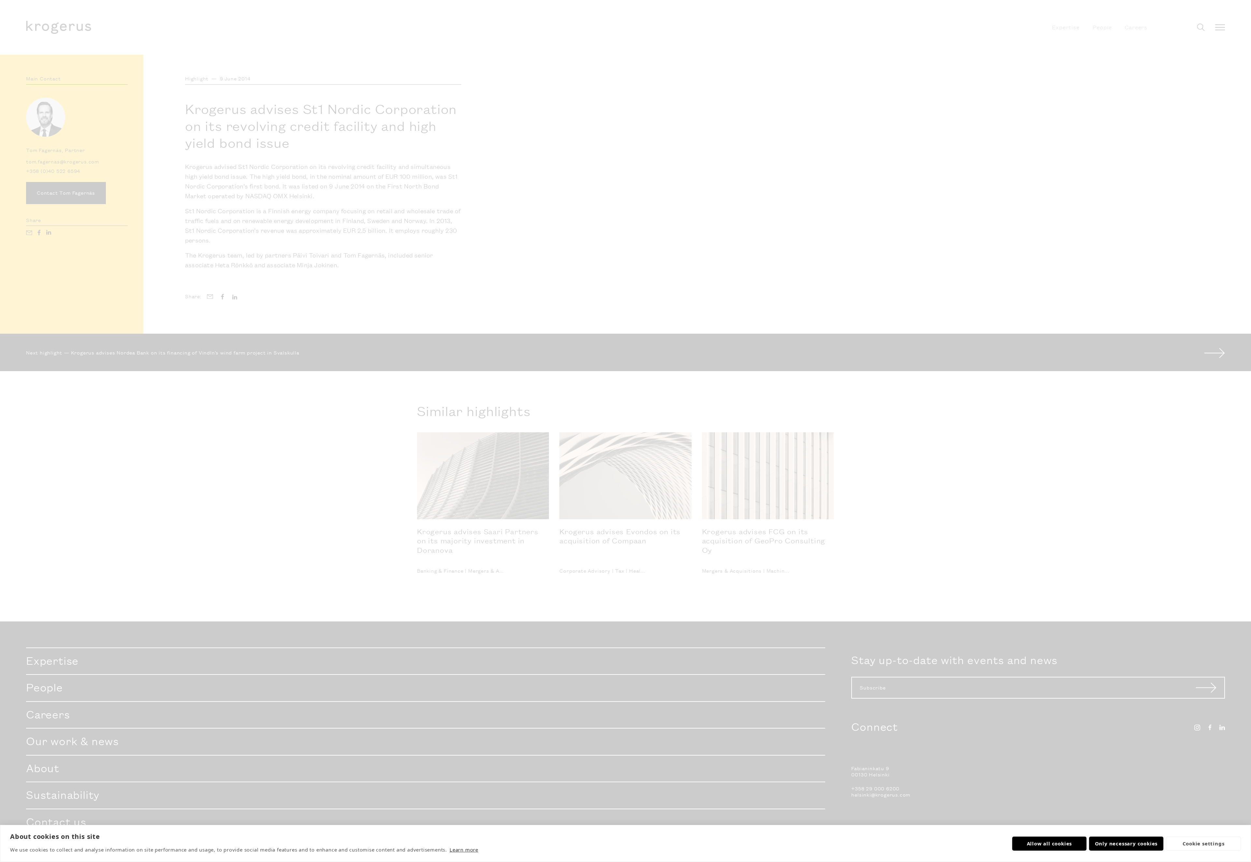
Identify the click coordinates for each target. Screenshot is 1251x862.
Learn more (464, 849)
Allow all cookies (1049, 843)
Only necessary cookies (1126, 843)
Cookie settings (1204, 843)
